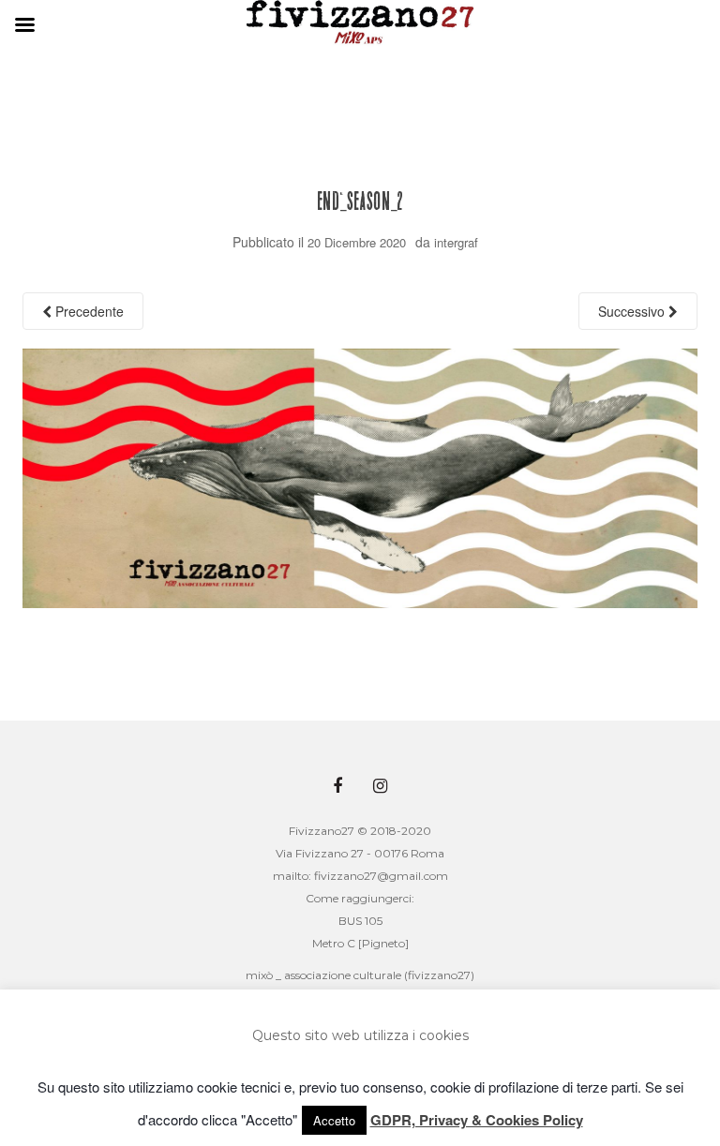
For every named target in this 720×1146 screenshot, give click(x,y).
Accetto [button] (334, 1120)
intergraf (456, 242)
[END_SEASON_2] (360, 476)
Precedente (88, 311)
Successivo (633, 311)
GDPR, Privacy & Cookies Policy (476, 1119)
